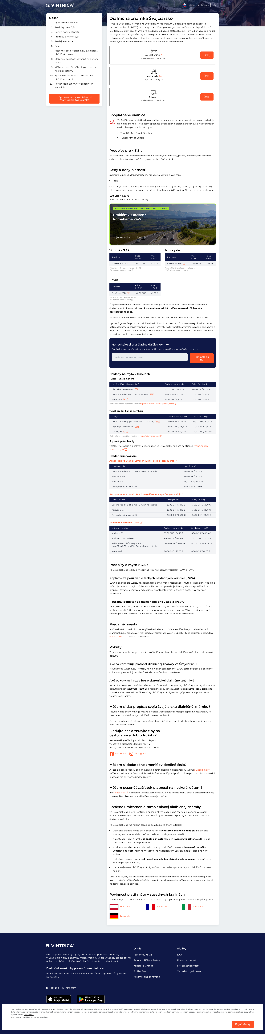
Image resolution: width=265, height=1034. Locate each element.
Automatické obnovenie (147, 976)
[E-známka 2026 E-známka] (128, 263)
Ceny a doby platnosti (67, 32)
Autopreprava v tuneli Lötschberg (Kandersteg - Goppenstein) (145, 494)
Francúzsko (163, 906)
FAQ (179, 954)
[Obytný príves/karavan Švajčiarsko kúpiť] (137, 389)
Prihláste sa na (201, 358)
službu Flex (200, 770)
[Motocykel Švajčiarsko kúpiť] (125, 399)
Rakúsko (125, 906)
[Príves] (157, 97)
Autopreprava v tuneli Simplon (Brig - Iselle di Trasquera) (141, 461)
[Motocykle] (160, 76)
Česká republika (103, 973)
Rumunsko (52, 977)
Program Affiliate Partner (147, 960)
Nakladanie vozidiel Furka (124, 522)
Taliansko (198, 906)
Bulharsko (52, 973)
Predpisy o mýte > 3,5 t (67, 36)
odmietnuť (233, 1012)
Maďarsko (64, 973)
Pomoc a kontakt (186, 960)
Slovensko (76, 973)
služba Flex (119, 792)
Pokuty (59, 46)
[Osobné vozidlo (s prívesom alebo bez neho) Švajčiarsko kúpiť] (158, 421)
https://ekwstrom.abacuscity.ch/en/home (157, 404)
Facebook (120, 753)
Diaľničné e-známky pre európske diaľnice (75, 968)
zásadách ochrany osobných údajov (179, 1012)
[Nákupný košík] (215, 5)
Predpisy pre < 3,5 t (65, 27)
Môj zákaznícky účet (188, 965)
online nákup (116, 636)
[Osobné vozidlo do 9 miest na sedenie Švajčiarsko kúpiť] (152, 394)
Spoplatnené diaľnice (66, 22)
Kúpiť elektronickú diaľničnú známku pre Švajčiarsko (74, 98)
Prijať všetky (243, 1024)
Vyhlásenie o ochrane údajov (35, 1017)
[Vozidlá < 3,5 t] (162, 55)
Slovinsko (88, 973)
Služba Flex (140, 971)
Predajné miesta (64, 41)
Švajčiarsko (119, 973)
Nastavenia (29, 1015)
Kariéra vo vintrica (143, 965)
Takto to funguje (143, 954)
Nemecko (125, 916)
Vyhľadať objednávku (189, 971)
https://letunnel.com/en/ (150, 436)
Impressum (16, 1017)
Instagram (140, 753)
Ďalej (207, 55)
